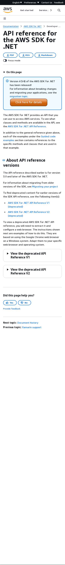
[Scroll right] (51, 10)
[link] (54, 26)
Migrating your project (45, 186)
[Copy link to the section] (4, 160)
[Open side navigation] (5, 18)
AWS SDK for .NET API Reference (27, 126)
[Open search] (59, 10)
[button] (12, 72)
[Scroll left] (18, 10)
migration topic (19, 96)
